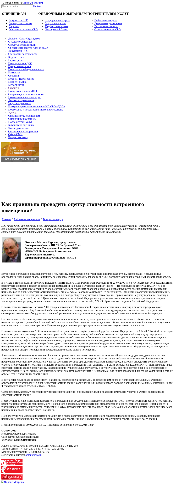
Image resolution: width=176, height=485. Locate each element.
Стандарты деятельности (22, 53)
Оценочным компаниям (22, 118)
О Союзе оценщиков (20, 41)
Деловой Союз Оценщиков (24, 38)
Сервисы (13, 87)
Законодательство (18, 128)
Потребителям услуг (20, 121)
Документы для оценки (108, 23)
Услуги (12, 112)
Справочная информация (23, 131)
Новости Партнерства (21, 78)
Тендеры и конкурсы (57, 20)
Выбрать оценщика (105, 20)
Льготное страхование (21, 100)
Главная (6, 219)
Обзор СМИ (15, 134)
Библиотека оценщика (21, 125)
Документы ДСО (18, 50)
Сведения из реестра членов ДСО (28, 47)
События (13, 75)
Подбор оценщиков (56, 26)
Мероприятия (16, 84)
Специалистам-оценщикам (24, 115)
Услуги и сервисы (55, 23)
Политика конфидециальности (26, 69)
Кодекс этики (16, 57)
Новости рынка (17, 81)
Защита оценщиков (19, 103)
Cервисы (14, 26)
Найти (37, 6)
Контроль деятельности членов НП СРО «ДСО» (36, 106)
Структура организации (22, 44)
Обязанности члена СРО (23, 29)
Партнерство (15, 60)
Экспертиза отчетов (20, 23)
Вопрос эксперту (18, 137)
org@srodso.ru (33, 454)
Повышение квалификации (24, 97)
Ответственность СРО (107, 29)
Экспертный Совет (56, 29)
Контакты (14, 72)
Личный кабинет (33, 2)
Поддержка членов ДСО (22, 91)
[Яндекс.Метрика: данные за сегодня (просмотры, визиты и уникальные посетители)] (12, 482)
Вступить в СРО (18, 20)
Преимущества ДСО (20, 63)
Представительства (19, 66)
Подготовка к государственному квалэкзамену (35, 109)
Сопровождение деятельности (26, 94)
